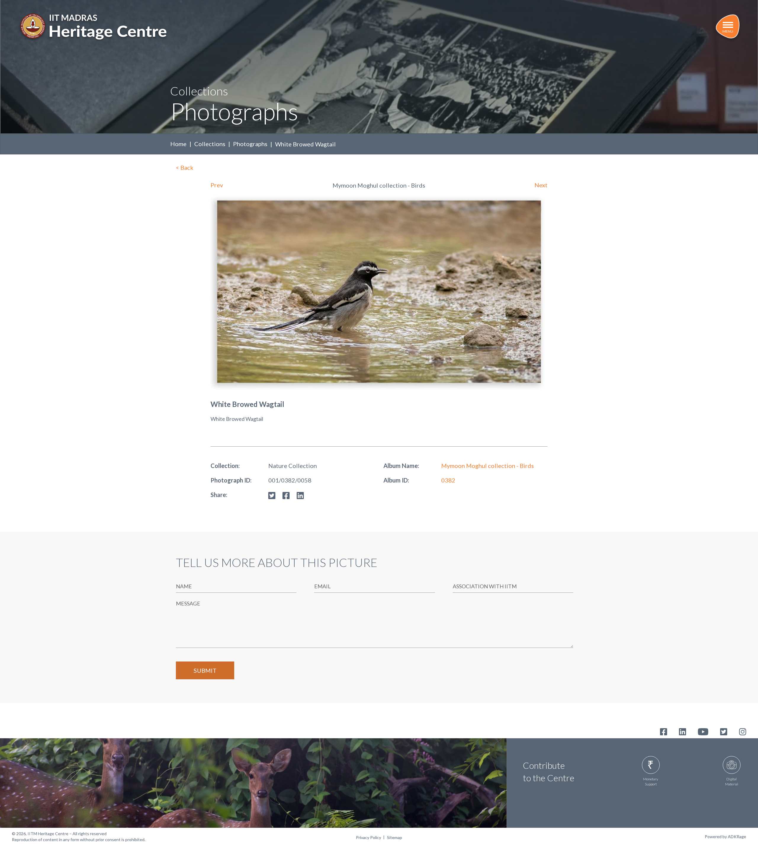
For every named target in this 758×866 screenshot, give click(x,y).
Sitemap (394, 837)
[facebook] (286, 494)
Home (178, 143)
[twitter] (271, 494)
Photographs (250, 143)
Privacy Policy (368, 837)
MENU (727, 31)
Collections (209, 143)
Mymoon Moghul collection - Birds (487, 465)
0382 (448, 480)
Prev (217, 184)
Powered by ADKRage (725, 836)
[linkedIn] (300, 494)
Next (540, 184)
